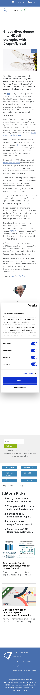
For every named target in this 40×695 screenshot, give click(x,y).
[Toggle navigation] (5, 10)
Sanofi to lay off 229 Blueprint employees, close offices (19, 532)
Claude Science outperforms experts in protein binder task (20, 524)
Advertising (24, 652)
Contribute (17, 661)
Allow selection (20, 388)
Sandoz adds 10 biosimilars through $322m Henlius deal (18, 516)
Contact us (17, 657)
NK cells (19, 145)
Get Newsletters (20, 2)
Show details (28, 373)
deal (8, 93)
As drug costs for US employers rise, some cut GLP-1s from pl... (16, 566)
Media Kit (33, 2)
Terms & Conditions (20, 670)
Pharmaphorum (7, 655)
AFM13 (13, 231)
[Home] (19, 10)
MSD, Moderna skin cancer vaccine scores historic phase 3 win (19, 501)
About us (16, 652)
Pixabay (22, 276)
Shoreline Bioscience (11, 162)
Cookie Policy (26, 661)
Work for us (32, 670)
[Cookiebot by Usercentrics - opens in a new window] (28, 305)
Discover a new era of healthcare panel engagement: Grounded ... (17, 612)
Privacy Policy (17, 666)
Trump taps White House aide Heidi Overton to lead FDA (21, 509)
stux (12, 276)
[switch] (34, 350)
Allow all (20, 380)
